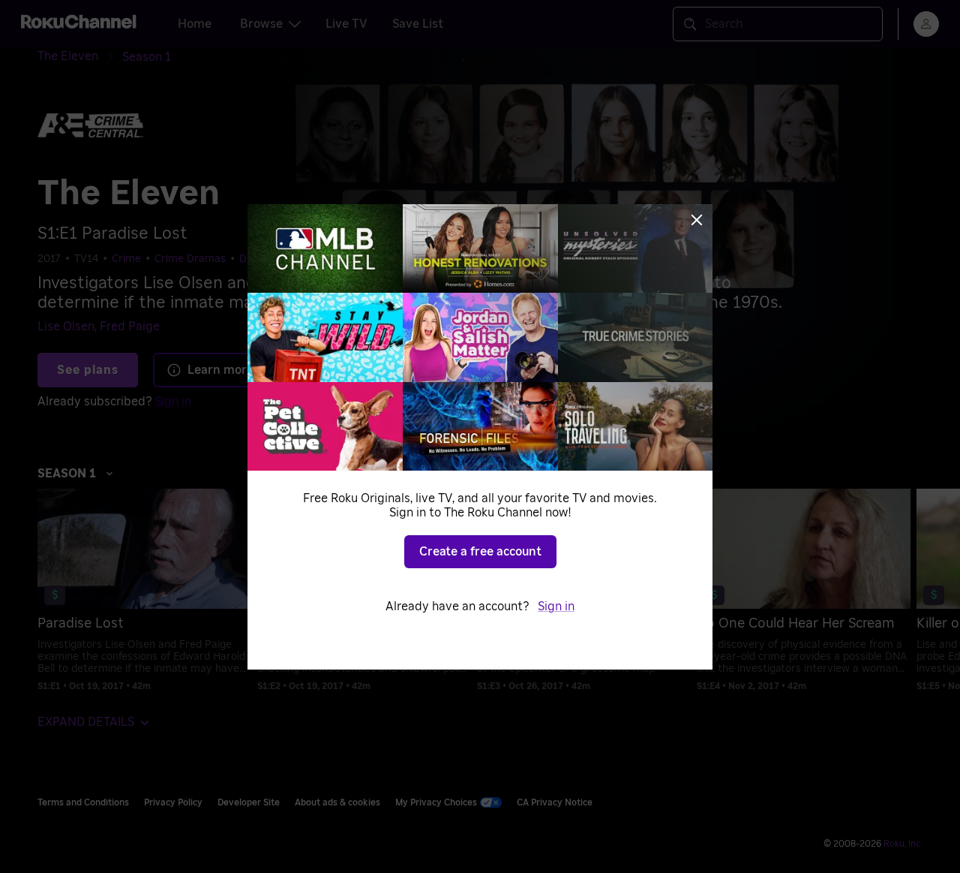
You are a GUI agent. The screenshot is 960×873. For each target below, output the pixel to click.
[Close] (697, 220)
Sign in (556, 607)
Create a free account (480, 552)
